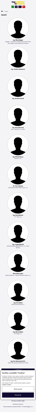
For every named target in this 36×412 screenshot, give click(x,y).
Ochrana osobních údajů (18, 401)
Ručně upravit (18, 389)
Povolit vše (18, 395)
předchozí (19, 370)
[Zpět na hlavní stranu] (18, 3)
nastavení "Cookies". (6, 384)
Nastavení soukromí (18, 404)
